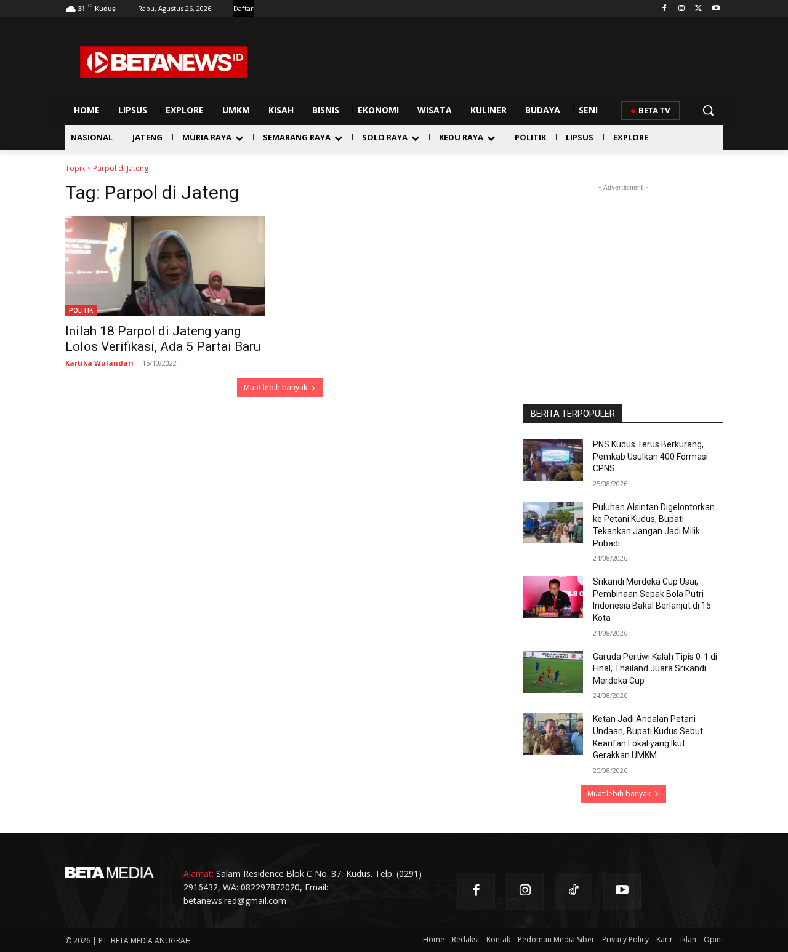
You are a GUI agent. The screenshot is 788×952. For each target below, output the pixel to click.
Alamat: (198, 873)
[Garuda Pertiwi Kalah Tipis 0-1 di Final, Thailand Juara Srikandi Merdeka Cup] (553, 672)
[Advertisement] (623, 271)
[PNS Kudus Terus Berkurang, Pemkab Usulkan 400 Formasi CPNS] (553, 460)
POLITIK (81, 310)
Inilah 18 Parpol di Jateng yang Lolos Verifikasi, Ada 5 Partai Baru (162, 339)
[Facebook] (664, 9)
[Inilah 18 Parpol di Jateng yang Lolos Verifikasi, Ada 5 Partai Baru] (165, 266)
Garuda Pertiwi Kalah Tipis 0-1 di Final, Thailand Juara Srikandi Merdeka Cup (655, 669)
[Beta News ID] (163, 62)
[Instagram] (682, 9)
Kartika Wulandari (99, 362)
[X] (698, 9)
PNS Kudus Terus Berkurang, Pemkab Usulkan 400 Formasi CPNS (650, 456)
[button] (708, 110)
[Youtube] (716, 9)
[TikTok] (573, 891)
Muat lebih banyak (275, 387)
